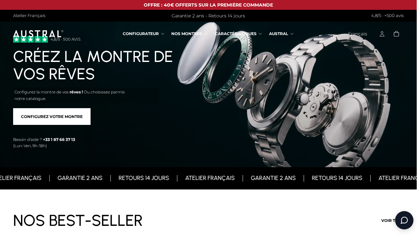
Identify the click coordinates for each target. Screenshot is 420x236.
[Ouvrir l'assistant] (404, 220)
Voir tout (392, 220)
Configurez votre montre (52, 116)
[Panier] (396, 34)
